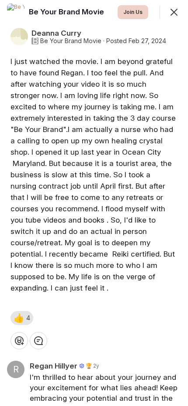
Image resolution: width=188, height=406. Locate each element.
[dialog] (94, 203)
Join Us (133, 12)
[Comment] (38, 340)
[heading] (67, 12)
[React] (19, 340)
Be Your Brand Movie (70, 40)
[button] (21, 318)
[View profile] (15, 12)
